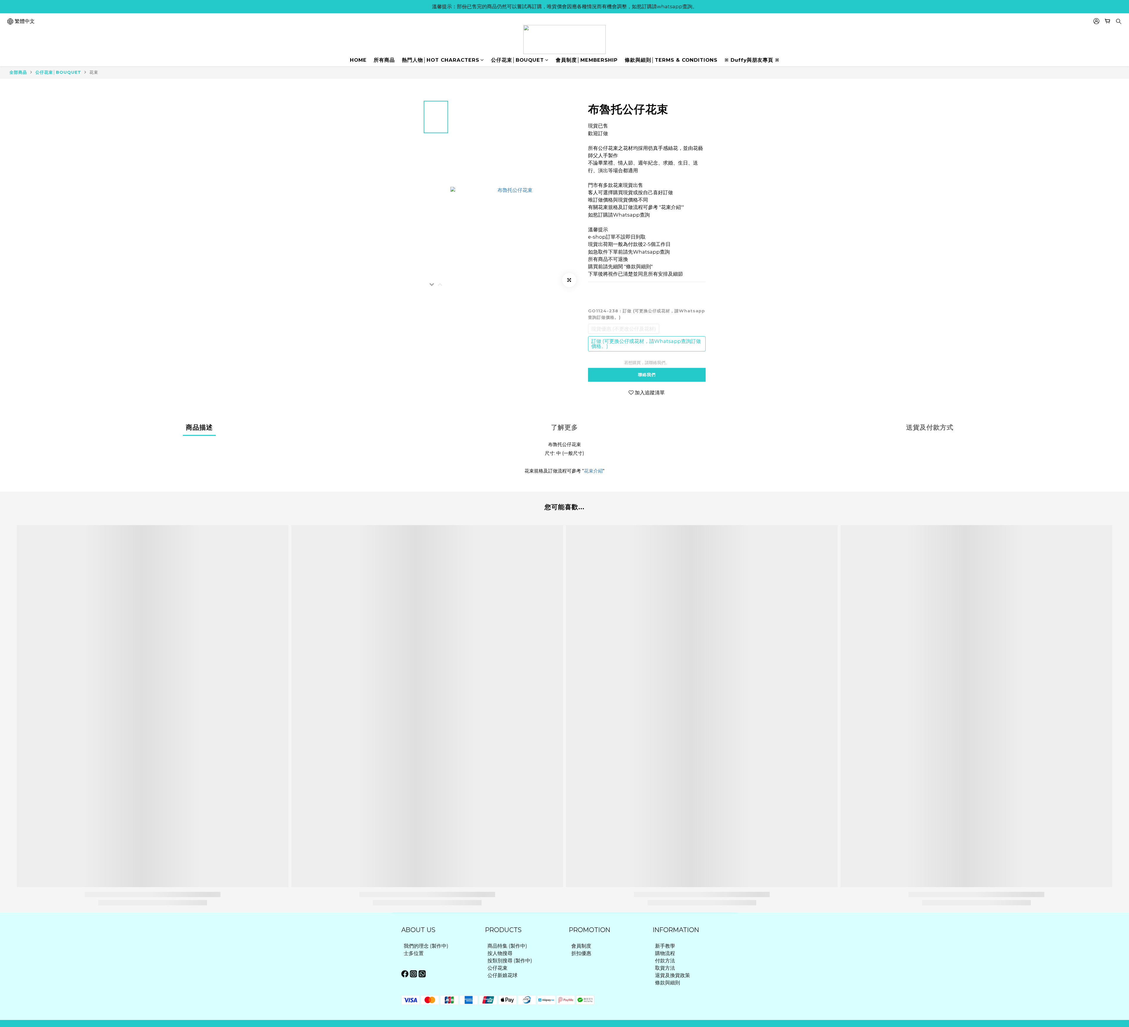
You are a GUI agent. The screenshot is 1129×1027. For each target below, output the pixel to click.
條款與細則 (667, 983)
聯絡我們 (647, 374)
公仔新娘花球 (502, 975)
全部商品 (18, 72)
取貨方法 (665, 968)
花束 (93, 72)
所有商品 (384, 60)
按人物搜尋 (499, 953)
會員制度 (581, 946)
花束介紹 (593, 471)
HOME (358, 60)
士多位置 (414, 953)
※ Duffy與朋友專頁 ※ (751, 60)
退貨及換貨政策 (672, 975)
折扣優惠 (581, 953)
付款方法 (665, 961)
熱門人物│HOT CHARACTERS (440, 60)
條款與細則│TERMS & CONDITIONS (671, 60)
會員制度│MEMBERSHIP (587, 60)
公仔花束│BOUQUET (517, 60)
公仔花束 (497, 968)
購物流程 (665, 953)
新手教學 (665, 946)
